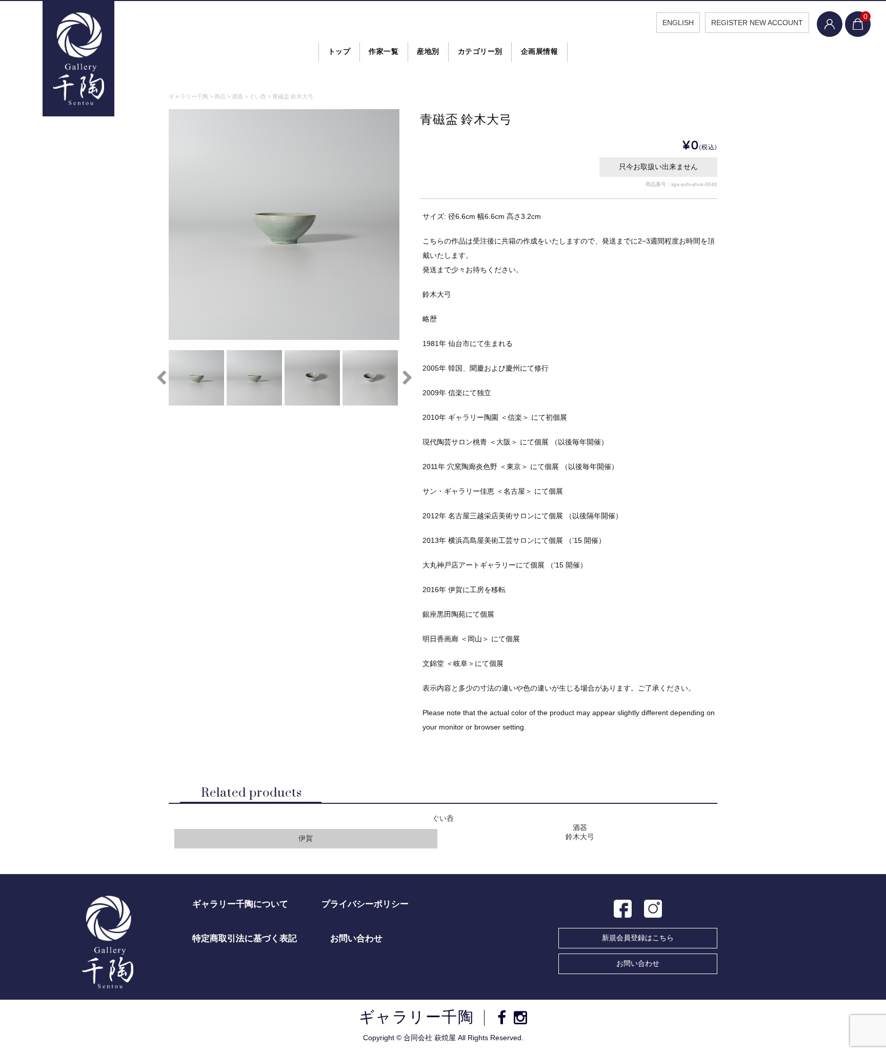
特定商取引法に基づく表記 (244, 938)
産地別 (428, 51)
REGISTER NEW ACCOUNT (757, 22)
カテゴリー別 (480, 51)
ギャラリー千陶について (240, 904)
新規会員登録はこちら (638, 938)
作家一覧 (383, 51)
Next (407, 378)
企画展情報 (539, 51)
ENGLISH (678, 22)
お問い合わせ (637, 963)
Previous (161, 378)
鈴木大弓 (580, 837)
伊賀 (305, 838)
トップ (339, 51)
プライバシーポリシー (365, 904)
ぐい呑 (443, 818)
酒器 (580, 828)
